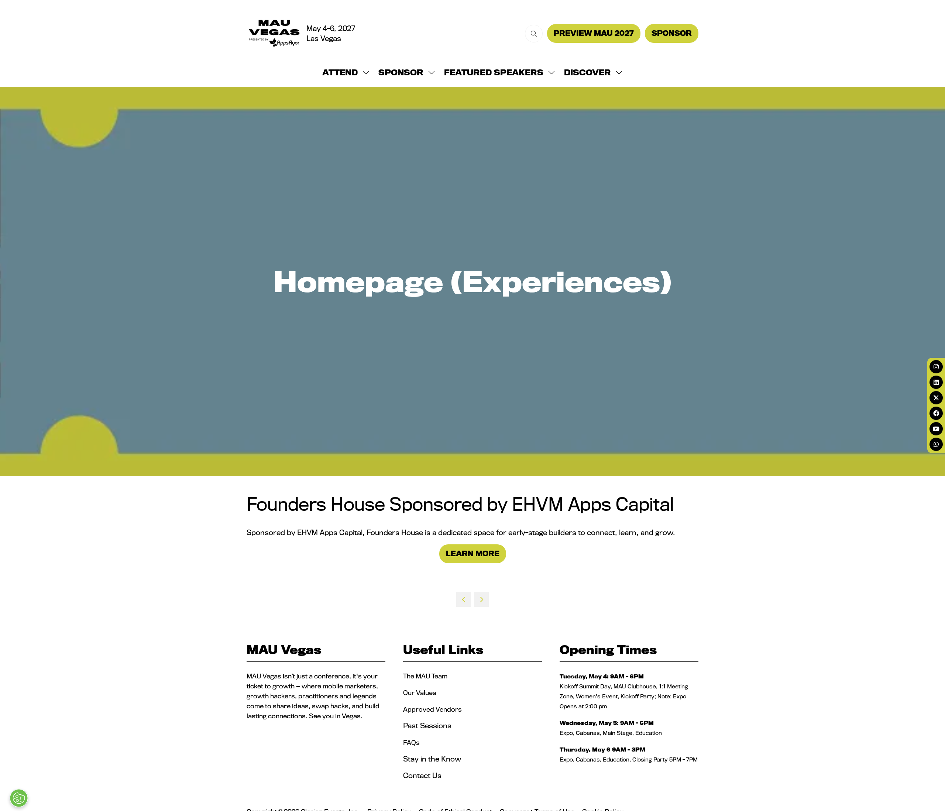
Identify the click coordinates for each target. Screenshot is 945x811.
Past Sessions (427, 725)
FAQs (411, 742)
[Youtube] (936, 428)
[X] (936, 397)
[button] (534, 33)
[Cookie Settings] (19, 798)
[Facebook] (936, 413)
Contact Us (422, 775)
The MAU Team (425, 676)
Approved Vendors (433, 709)
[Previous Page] (463, 599)
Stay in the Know (432, 758)
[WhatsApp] (936, 444)
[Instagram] (936, 366)
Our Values (420, 693)
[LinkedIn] (936, 382)
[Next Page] (481, 599)
